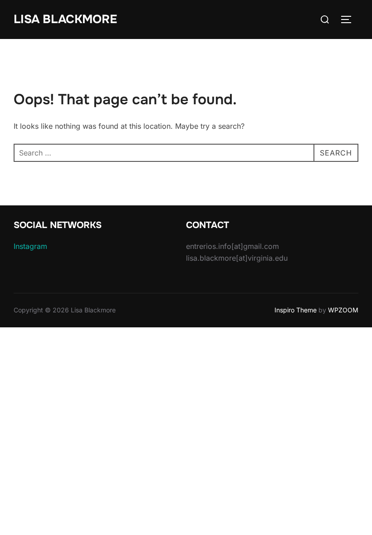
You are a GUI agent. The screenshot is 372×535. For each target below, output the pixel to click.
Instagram (30, 246)
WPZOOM (343, 310)
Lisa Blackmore (65, 19)
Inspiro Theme (295, 310)
